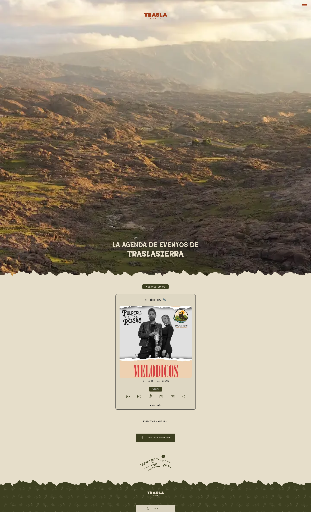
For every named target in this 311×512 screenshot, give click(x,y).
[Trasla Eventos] (155, 16)
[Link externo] (161, 396)
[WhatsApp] (128, 396)
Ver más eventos (159, 438)
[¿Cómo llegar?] (150, 396)
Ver (156, 405)
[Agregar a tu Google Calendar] (172, 396)
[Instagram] (139, 396)
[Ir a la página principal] (155, 494)
